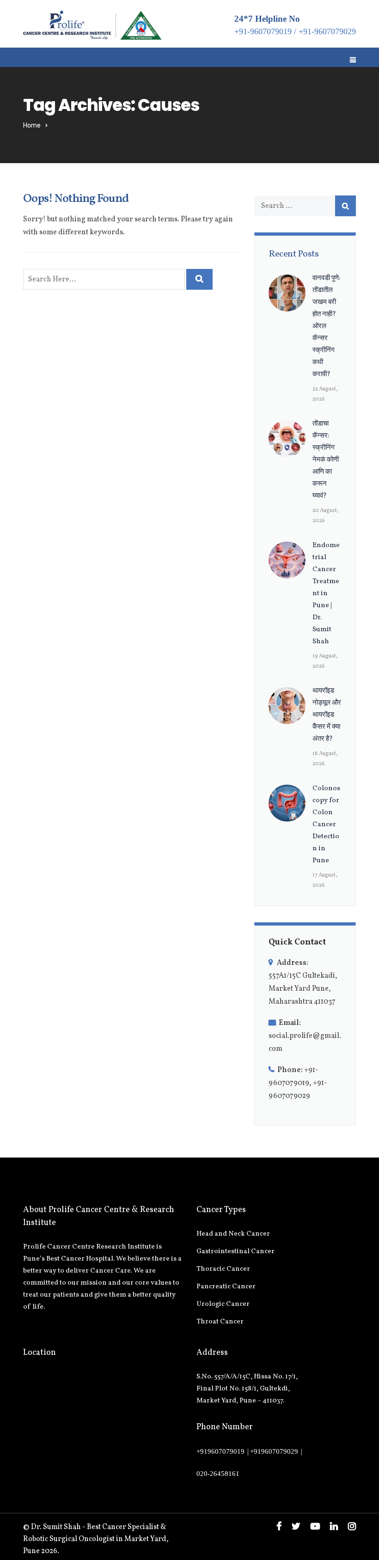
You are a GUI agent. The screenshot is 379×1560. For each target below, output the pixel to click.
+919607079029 (274, 1451)
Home (32, 125)
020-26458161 (217, 1473)
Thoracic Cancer (223, 1269)
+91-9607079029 (327, 31)
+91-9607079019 (263, 31)
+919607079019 (220, 1451)
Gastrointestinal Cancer (235, 1251)
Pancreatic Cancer (226, 1287)
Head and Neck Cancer (233, 1234)
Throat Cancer (220, 1322)
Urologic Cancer (223, 1304)
